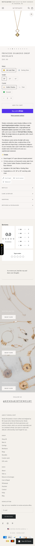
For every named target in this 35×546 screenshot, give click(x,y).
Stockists (4, 486)
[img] (8, 239)
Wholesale (5, 483)
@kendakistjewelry (17, 401)
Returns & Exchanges (8, 477)
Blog (3, 496)
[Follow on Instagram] (8, 523)
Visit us (4, 474)
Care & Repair (6, 480)
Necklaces (5, 448)
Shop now (9, 317)
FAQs (3, 492)
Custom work (6, 458)
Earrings (4, 445)
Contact (4, 489)
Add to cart (17, 105)
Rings (3, 452)
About (3, 470)
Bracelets (4, 455)
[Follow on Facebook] (3, 523)
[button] (24, 229)
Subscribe (9, 516)
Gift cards (4, 461)
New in (4, 442)
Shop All (4, 439)
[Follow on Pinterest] (12, 523)
